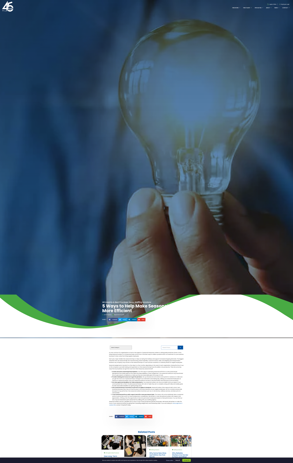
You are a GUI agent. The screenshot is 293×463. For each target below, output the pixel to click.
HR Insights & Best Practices (112, 453)
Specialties (258, 8)
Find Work (235, 8)
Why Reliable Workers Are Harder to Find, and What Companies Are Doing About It (180, 457)
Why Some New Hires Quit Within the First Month (157, 455)
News (276, 8)
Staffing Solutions (155, 449)
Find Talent (246, 8)
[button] (113, 319)
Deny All (177, 460)
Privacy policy (169, 460)
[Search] (180, 347)
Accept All (186, 460)
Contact (285, 8)
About (268, 8)
